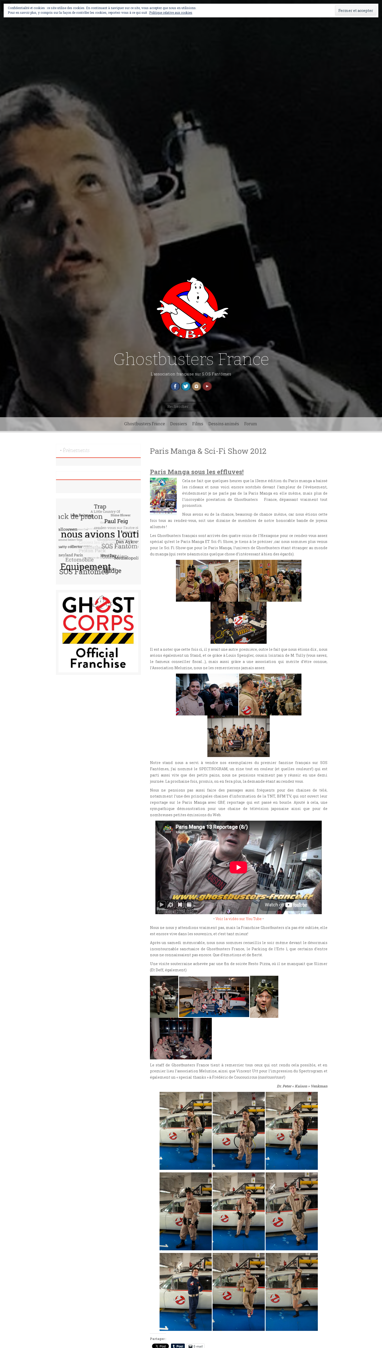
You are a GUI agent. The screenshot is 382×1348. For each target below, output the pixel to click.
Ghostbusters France (191, 359)
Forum (250, 423)
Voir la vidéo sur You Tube (238, 918)
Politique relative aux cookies (170, 12)
